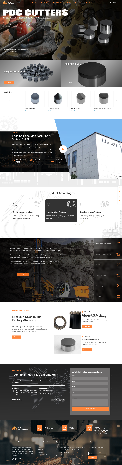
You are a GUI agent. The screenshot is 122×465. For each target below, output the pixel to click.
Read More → (28, 110)
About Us (40, 449)
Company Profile (42, 454)
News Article (41, 457)
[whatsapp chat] (20, 459)
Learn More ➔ (23, 274)
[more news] (16, 337)
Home (39, 447)
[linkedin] (16, 459)
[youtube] (13, 459)
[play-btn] (63, 149)
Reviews (40, 452)
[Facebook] (23, 459)
